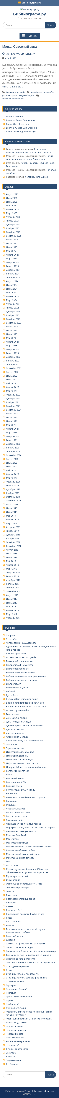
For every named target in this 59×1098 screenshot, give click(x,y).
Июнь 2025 (11, 247)
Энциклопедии (13, 1060)
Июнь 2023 (11, 334)
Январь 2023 (12, 353)
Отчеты (10, 891)
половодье (49, 92)
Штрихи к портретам (17, 1048)
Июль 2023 (11, 330)
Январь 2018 (12, 576)
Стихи (9, 970)
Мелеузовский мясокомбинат (21, 850)
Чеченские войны (15, 1037)
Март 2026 (11, 213)
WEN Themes (29, 1094)
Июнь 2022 (11, 379)
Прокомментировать (13, 98)
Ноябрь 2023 (12, 315)
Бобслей (10, 691)
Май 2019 (11, 515)
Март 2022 (11, 390)
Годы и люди (12, 714)
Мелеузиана (12, 838)
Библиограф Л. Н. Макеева (19, 664)
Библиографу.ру (29, 13)
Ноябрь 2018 (12, 538)
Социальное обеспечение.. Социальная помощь (31, 951)
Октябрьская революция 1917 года (24, 883)
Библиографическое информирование (26, 676)
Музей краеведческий (17, 876)
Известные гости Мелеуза (19, 759)
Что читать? (12, 1045)
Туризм (9, 1000)
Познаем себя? (13, 910)
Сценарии (11, 985)
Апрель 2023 (12, 341)
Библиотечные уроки (17, 687)
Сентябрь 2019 (13, 500)
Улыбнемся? (12, 1004)
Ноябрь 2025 (12, 228)
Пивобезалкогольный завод (20, 898)
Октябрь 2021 (13, 406)
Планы (9, 906)
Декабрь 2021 (13, 398)
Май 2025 (11, 250)
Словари (10, 939)
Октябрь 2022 (13, 364)
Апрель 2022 (12, 387)
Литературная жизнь (17, 816)
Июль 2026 (11, 198)
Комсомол (11, 793)
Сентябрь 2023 (13, 322)
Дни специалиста (15, 733)
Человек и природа (15, 92)
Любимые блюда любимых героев (23, 823)
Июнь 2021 (11, 421)
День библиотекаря (16, 717)
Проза (9, 917)
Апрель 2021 (12, 428)
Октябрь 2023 (13, 319)
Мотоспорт (12, 865)
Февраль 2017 (13, 617)
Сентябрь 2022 (13, 368)
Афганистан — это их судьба (21, 657)
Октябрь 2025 (13, 232)
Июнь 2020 (11, 466)
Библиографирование (17, 668)
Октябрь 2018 (13, 542)
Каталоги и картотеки (17, 770)
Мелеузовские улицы (17, 842)
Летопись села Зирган (36, 176)
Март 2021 (11, 432)
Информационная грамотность (22, 763)
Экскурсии (11, 1052)
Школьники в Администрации (21, 131)
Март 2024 (11, 300)
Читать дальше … (12, 86)
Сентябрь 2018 (13, 546)
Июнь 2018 (11, 557)
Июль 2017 (11, 598)
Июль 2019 (11, 508)
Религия (10, 925)
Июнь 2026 (11, 201)
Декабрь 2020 (13, 443)
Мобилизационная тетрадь (20, 857)
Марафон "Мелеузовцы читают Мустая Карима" (31, 827)
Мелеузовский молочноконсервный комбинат (30, 846)
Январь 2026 (12, 220)
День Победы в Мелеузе (18, 721)
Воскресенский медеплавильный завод (26, 706)
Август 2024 (12, 281)
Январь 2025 (12, 266)
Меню (32, 36)
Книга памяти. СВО (16, 782)
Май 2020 (11, 470)
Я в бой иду (12, 1064)
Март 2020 (11, 477)
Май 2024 (11, 292)
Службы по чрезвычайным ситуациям (25, 943)
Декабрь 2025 (13, 224)
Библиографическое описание (21, 680)
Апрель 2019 (12, 519)
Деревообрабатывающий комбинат (24, 725)
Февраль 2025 (13, 262)
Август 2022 (12, 372)
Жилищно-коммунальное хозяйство (24, 740)
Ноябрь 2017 (12, 583)
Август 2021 (12, 413)
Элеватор (11, 1056)
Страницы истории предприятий (22, 973)
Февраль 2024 (13, 303)
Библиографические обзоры (20, 672)
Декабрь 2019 (13, 489)
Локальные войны (15, 820)
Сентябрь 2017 (13, 591)
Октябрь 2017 (13, 587)
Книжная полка (14, 786)
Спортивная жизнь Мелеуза (20, 958)
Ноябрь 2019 (12, 493)
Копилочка (11, 801)
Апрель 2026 (12, 209)
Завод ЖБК (11, 744)
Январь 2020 (12, 485)
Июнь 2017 (11, 602)
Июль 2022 (11, 375)
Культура (11, 804)
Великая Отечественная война (22, 699)
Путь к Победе (13, 921)
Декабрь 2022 (13, 356)
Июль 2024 (11, 285)
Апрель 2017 (12, 610)
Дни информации (15, 729)
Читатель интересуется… (19, 1041)
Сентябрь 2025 (13, 235)
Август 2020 (12, 459)
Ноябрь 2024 (12, 273)
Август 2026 (12, 194)
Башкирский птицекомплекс (20, 661)
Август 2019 (12, 504)
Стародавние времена (17, 966)
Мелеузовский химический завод (23, 854)
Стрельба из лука (15, 981)
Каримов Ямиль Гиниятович (20, 120)
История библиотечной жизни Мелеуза (26, 767)
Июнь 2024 (11, 288)
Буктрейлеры (13, 695)
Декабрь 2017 (13, 580)
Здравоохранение (15, 748)
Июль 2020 (11, 462)
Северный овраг (26, 95)
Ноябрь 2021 (12, 402)
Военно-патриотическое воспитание (25, 702)
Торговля (11, 992)
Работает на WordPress (17, 1091)
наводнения (36, 92)
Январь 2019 (12, 530)
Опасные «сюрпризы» (18, 53)
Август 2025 (12, 239)
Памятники (11, 895)
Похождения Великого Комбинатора (25, 914)
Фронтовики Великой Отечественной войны (29, 1018)
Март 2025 (11, 258)
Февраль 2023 (13, 349)
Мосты (9, 861)
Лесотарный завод (15, 808)
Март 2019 (11, 523)
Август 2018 (12, 549)
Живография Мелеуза (17, 736)
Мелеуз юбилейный (16, 835)
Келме (9, 774)
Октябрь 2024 (13, 277)
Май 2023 (11, 337)
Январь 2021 (12, 440)
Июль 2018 (11, 553)
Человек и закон (14, 1026)
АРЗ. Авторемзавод (16, 653)
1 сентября (12, 639)
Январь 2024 (12, 307)
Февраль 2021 (13, 436)
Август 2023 (12, 326)
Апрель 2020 (12, 474)
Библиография (13, 683)
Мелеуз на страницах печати (21, 831)
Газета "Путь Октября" (18, 710)
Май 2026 (11, 205)
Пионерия (11, 902)
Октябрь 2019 (13, 496)
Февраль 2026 (13, 216)
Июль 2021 (11, 417)
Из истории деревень (17, 755)
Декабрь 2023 (13, 311)
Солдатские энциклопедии (19, 947)
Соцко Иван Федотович (18, 124)
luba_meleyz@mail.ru (31, 3)
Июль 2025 (11, 243)
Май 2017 (11, 606)
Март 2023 (11, 345)
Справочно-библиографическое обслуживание (30, 962)
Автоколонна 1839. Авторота (21, 642)
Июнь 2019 (11, 511)
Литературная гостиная (18, 812)
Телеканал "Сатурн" (16, 989)
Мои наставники (14, 116)
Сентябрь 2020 (13, 455)
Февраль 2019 (13, 527)
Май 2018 (11, 561)
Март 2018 (11, 568)
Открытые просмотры (17, 887)
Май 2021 (11, 424)
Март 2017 (11, 614)
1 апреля (10, 635)
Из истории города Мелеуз (20, 751)
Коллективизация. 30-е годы (20, 789)
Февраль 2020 (13, 481)
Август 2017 (12, 595)
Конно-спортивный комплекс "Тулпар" (26, 797)
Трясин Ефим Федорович (19, 996)
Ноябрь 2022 (12, 360)
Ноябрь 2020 (12, 447)
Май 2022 (11, 383)
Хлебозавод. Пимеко (16, 1022)
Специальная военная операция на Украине (28, 955)
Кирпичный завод (15, 778)
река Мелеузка (9, 95)
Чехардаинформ (14, 1033)
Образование (13, 879)
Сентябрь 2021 (13, 409)
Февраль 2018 (13, 572)
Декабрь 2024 (13, 269)
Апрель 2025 (12, 254)
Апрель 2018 (12, 564)
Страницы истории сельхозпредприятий (26, 977)
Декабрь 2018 (13, 534)
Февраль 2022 (13, 394)
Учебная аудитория (16, 1007)
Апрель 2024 (12, 296)
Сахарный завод (14, 936)
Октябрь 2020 (13, 451)
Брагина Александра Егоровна (21, 127)
